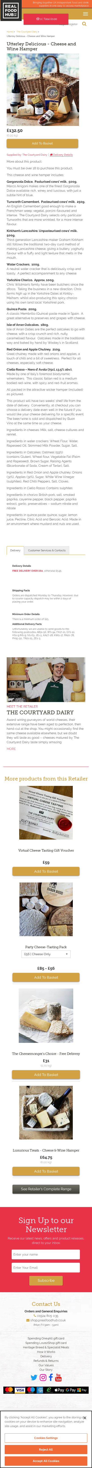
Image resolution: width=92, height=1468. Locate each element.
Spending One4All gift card (46, 1338)
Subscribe (46, 1280)
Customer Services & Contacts (47, 550)
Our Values (46, 1365)
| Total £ (48, 19)
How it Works (46, 1351)
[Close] (85, 1418)
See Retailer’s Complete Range (46, 1189)
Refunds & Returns (46, 1360)
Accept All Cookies (46, 1461)
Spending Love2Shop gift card (46, 1343)
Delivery (15, 550)
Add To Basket (42, 143)
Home (10, 31)
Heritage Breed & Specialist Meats (46, 1347)
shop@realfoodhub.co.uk (48, 1320)
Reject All (46, 1449)
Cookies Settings (46, 1438)
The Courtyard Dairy (27, 31)
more (11, 749)
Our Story (46, 1369)
